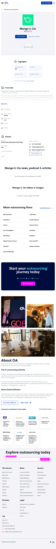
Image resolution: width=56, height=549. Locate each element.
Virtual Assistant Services (26, 495)
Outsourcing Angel (8, 251)
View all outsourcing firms (11, 9)
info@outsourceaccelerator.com (13, 531)
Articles (4, 484)
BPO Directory (6, 478)
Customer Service (24, 472)
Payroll (21, 489)
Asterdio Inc (6, 220)
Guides (4, 489)
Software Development (26, 492)
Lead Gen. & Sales (25, 487)
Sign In (4, 504)
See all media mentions (45, 409)
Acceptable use (24, 513)
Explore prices (44, 459)
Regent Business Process (10, 241)
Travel (38, 495)
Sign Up (4, 507)
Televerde (6, 246)
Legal (38, 481)
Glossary (4, 495)
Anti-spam (23, 507)
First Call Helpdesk (8, 230)
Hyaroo (5, 225)
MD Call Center (7, 214)
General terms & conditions (27, 504)
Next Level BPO (33, 241)
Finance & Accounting (26, 481)
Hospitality (40, 478)
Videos (4, 492)
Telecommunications (43, 484)
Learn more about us (9, 403)
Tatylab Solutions (34, 220)
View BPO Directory (45, 208)
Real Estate (40, 472)
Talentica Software (34, 246)
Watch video (24, 403)
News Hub (5, 475)
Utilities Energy (41, 492)
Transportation (41, 489)
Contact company (35, 153)
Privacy (22, 516)
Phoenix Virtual (33, 225)
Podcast (4, 481)
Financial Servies (41, 475)
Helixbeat (32, 236)
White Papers (5, 487)
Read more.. (4, 104)
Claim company (30, 81)
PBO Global (6, 236)
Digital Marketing (24, 478)
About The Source (7, 472)
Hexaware (32, 230)
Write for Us (5, 523)
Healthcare (40, 487)
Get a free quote (21, 36)
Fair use (22, 510)
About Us (4, 520)
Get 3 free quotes (46, 2)
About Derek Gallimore (8, 526)
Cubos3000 (32, 214)
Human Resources (25, 484)
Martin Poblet (5, 142)
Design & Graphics (25, 475)
